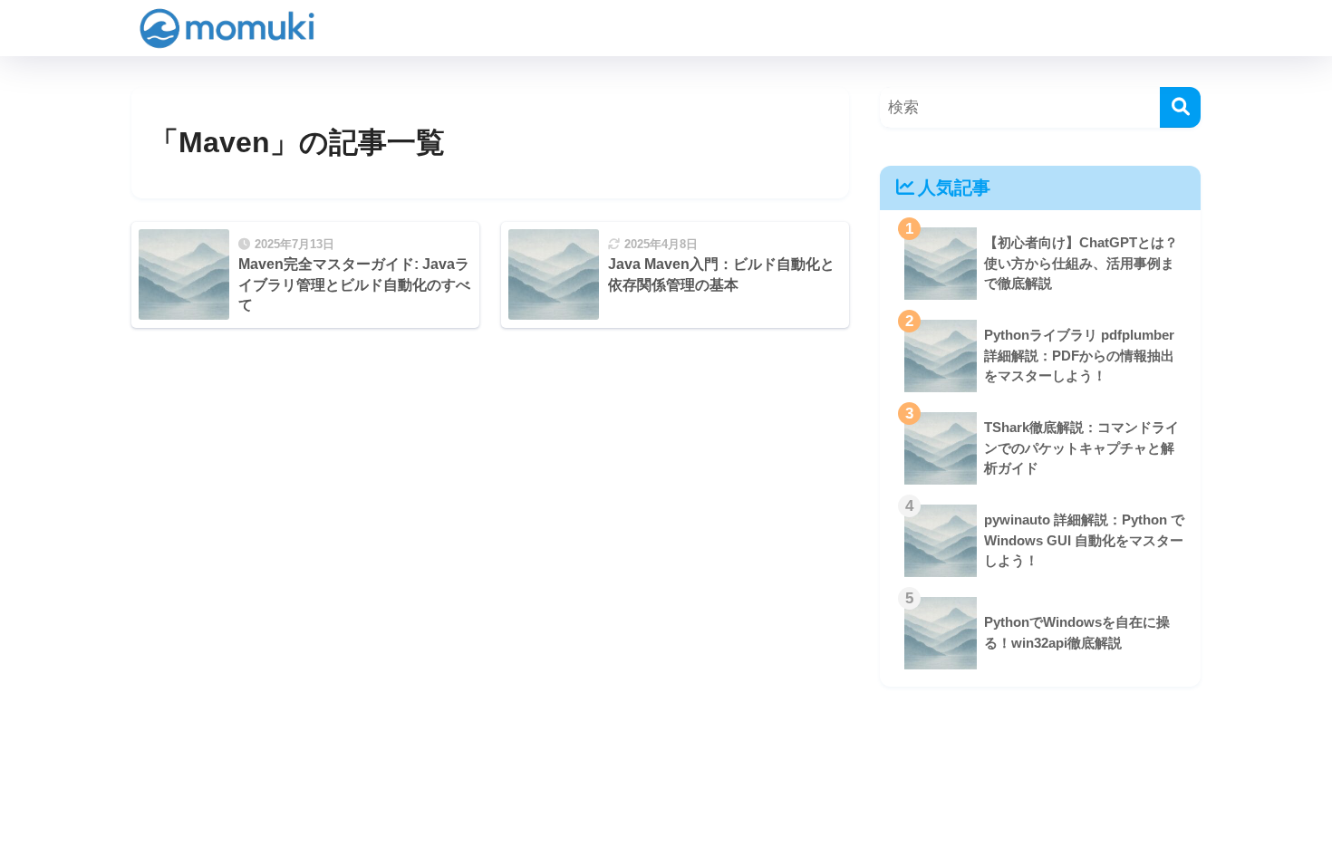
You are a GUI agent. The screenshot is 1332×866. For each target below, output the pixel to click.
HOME (677, 790)
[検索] (1180, 107)
